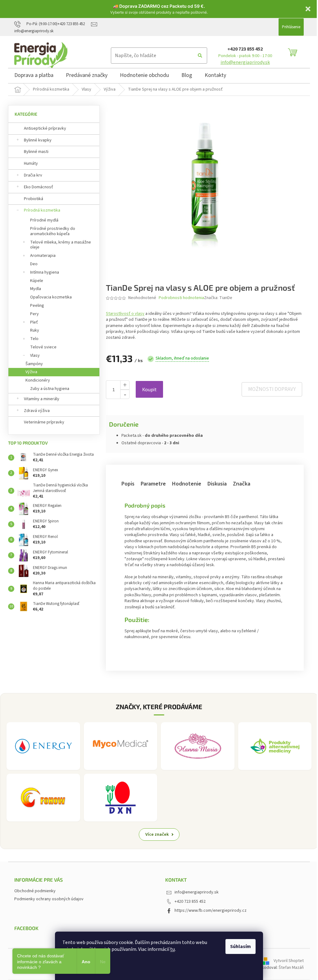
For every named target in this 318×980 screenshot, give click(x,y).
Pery (34, 314)
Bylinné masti (36, 152)
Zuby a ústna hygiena (49, 389)
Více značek (157, 834)
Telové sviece (43, 347)
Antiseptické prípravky (45, 128)
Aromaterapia (43, 256)
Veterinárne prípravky (44, 422)
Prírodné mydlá (44, 220)
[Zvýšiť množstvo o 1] (124, 385)
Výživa (31, 372)
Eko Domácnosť (38, 187)
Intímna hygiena (44, 272)
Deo (34, 264)
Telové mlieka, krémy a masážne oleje (60, 245)
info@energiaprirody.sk (245, 62)
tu (172, 949)
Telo (34, 339)
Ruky (34, 330)
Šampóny (34, 364)
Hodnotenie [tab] (186, 484)
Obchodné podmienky (35, 891)
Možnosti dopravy (272, 389)
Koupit (149, 389)
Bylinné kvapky (38, 140)
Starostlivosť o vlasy (125, 314)
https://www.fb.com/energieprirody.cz (211, 910)
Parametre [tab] (153, 484)
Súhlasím (240, 946)
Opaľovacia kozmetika (51, 297)
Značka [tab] (241, 484)
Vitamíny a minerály (41, 399)
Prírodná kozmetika (42, 210)
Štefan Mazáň (291, 967)
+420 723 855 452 (245, 49)
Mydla (35, 289)
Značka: (218, 298)
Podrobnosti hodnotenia (181, 298)
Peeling (37, 305)
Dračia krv (33, 175)
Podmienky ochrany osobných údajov (49, 899)
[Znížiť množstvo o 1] (124, 394)
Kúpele (36, 281)
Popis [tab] (127, 484)
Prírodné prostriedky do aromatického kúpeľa (52, 231)
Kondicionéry (37, 380)
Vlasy (35, 355)
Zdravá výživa (37, 411)
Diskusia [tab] (217, 484)
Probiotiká (33, 199)
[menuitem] (34, 76)
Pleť (34, 322)
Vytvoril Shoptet (289, 961)
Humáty (31, 163)
